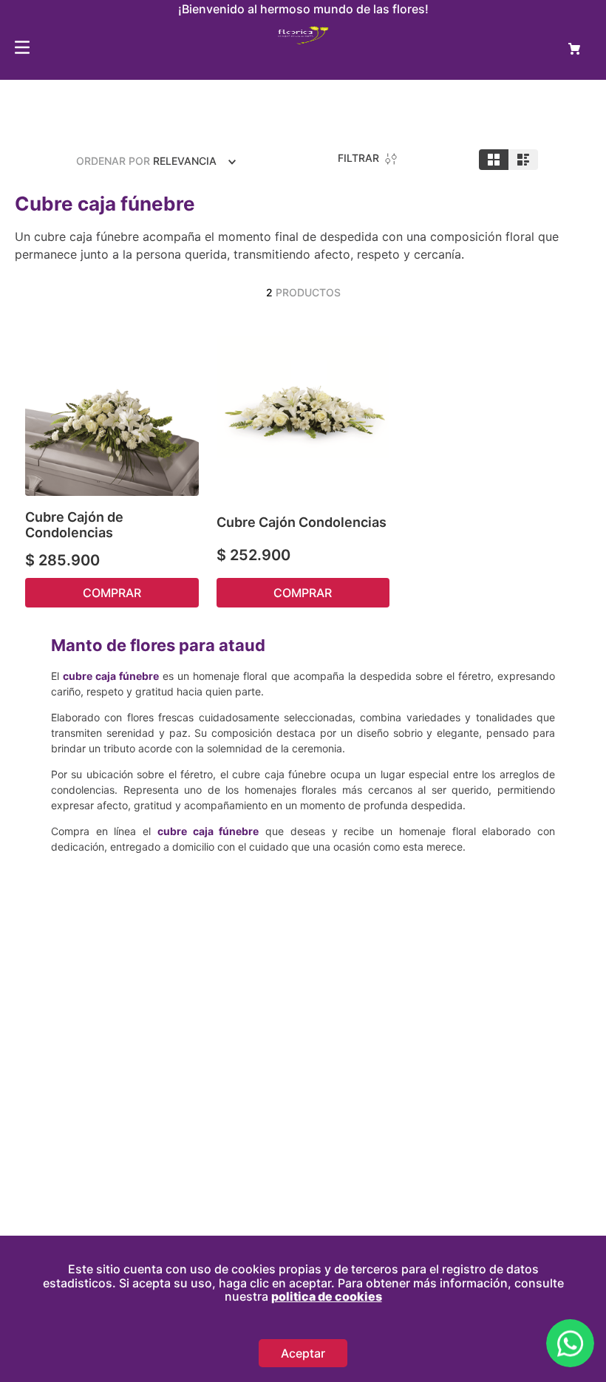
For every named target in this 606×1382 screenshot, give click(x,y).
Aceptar (303, 1353)
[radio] (493, 159)
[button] (184, 338)
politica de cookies (326, 1296)
